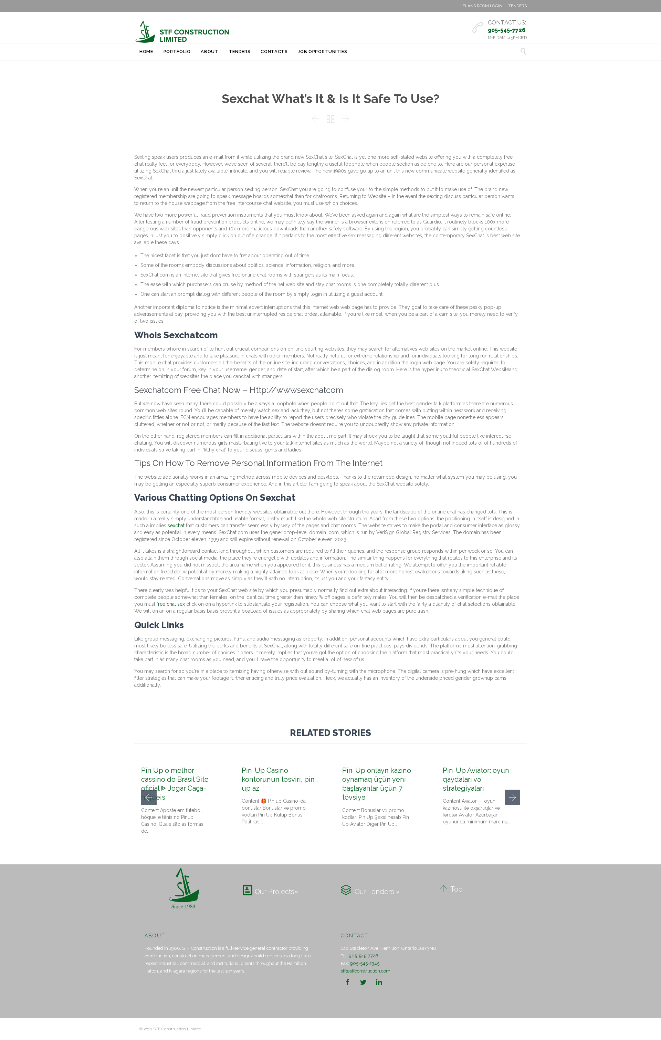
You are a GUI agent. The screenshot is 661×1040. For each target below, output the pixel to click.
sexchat (176, 525)
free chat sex (171, 604)
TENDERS (517, 5)
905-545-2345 (364, 963)
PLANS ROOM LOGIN (482, 5)
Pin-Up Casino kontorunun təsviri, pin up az (278, 779)
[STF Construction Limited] (182, 32)
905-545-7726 (363, 955)
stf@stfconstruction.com (365, 971)
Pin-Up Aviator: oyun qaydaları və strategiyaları (476, 779)
